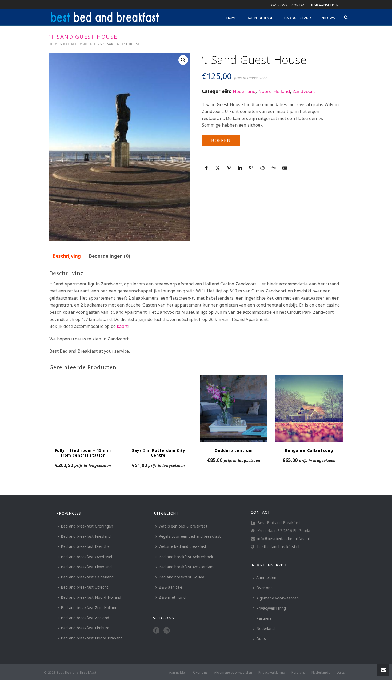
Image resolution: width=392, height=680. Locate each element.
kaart (122, 326)
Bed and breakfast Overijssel (86, 556)
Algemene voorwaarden (277, 598)
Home (231, 17)
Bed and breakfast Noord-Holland (91, 597)
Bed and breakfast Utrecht (84, 587)
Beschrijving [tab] (67, 256)
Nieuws (328, 17)
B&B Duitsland (297, 17)
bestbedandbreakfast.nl (278, 546)
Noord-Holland (274, 91)
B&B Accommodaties (81, 44)
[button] (183, 60)
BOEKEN (221, 140)
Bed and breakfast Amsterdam (186, 566)
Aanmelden (266, 577)
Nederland (244, 91)
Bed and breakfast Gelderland (87, 577)
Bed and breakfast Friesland (86, 536)
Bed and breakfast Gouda (182, 577)
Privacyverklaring (271, 608)
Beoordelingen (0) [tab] (109, 256)
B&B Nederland (260, 17)
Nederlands (266, 628)
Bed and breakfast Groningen (87, 526)
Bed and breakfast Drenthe (85, 546)
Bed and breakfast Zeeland (85, 617)
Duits (261, 638)
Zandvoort (304, 91)
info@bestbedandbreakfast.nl (283, 538)
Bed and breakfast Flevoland (86, 566)
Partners (264, 618)
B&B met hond (172, 597)
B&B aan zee (170, 587)
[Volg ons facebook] (156, 630)
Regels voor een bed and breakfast (190, 536)
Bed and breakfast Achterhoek (186, 556)
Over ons (264, 587)
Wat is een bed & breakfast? (184, 526)
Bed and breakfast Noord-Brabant (91, 638)
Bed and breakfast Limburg (85, 627)
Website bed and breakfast (183, 546)
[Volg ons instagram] (166, 630)
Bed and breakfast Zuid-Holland (89, 607)
